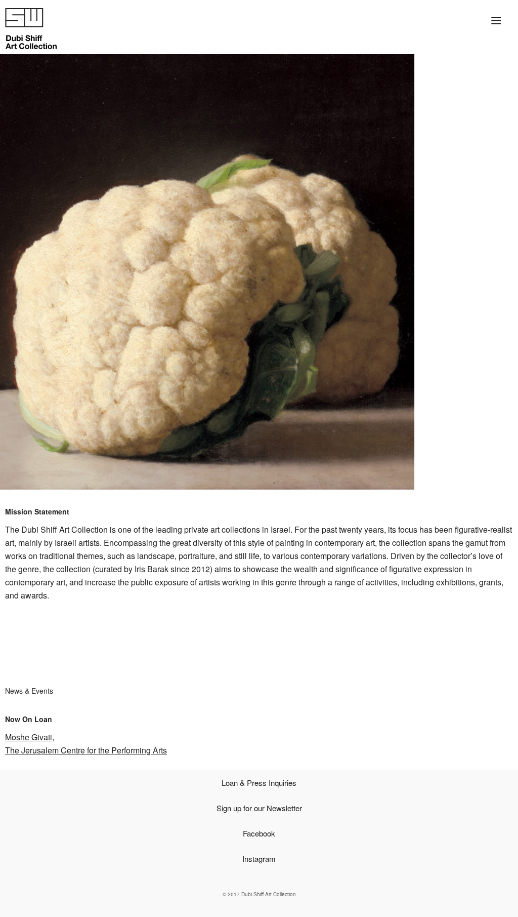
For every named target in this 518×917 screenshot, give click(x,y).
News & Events (29, 691)
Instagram (259, 858)
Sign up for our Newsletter (259, 808)
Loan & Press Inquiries (259, 782)
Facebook (259, 833)
